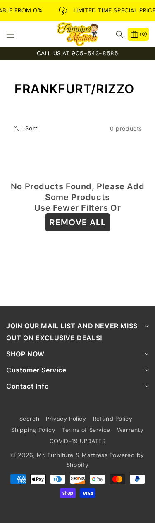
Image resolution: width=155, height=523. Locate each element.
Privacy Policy (66, 418)
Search (29, 418)
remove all (78, 222)
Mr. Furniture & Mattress (72, 455)
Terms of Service (86, 429)
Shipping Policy (33, 429)
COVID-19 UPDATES (78, 441)
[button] (15, 34)
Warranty (130, 429)
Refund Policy (113, 418)
